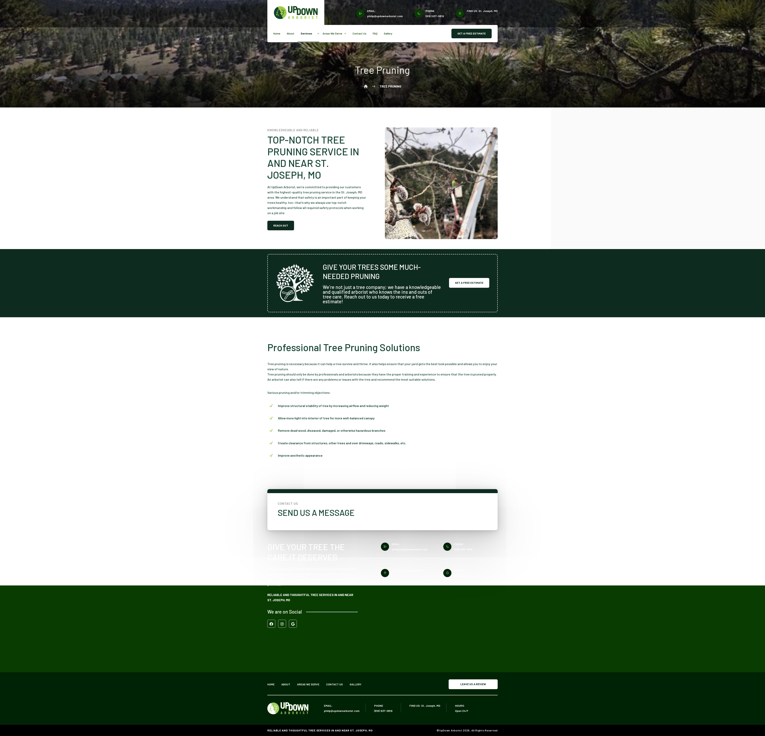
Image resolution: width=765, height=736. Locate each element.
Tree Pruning (390, 86)
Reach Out (280, 225)
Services (306, 33)
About (290, 33)
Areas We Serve (332, 33)
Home (276, 33)
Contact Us (359, 33)
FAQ (375, 33)
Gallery (388, 33)
